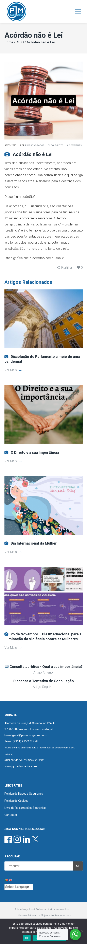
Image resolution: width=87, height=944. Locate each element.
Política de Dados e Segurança (23, 793)
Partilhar (67, 267)
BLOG (20, 42)
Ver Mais (10, 370)
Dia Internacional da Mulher (34, 543)
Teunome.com (63, 915)
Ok (27, 938)
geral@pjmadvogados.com (29, 735)
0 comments (74, 145)
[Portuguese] (6, 880)
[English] (10, 880)
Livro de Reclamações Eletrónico (25, 807)
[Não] (82, 931)
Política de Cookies (16, 800)
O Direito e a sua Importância (35, 452)
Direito (59, 145)
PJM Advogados (34, 145)
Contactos (11, 814)
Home (8, 42)
